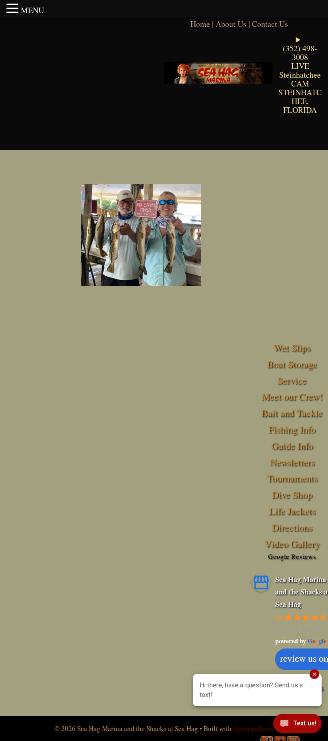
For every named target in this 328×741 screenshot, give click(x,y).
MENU (32, 10)
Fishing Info (291, 429)
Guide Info (292, 445)
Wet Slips (291, 347)
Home (200, 23)
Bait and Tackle (291, 412)
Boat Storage (292, 363)
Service (291, 380)
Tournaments (292, 478)
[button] (13, 8)
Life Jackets (292, 510)
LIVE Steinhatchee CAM (300, 74)
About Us (231, 23)
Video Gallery (292, 543)
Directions (292, 527)
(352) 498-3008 (300, 52)
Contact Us (270, 23)
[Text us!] (297, 725)
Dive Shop (292, 494)
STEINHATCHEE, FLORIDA (300, 101)
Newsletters (292, 462)
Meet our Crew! (291, 396)
